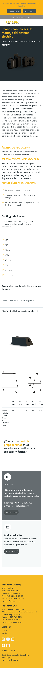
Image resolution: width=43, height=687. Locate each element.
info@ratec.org (14, 601)
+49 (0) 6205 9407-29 (13, 596)
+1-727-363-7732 (14, 617)
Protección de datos (10, 660)
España (4, 633)
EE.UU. (4, 630)
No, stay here (29, 11)
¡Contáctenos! (11, 512)
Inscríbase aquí (12, 551)
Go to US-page (14, 11)
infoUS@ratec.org (15, 622)
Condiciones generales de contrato (15, 655)
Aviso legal (6, 657)
